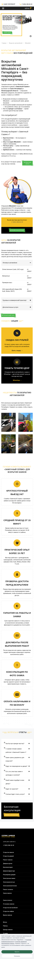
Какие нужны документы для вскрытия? (15, 759)
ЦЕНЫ (27, 8)
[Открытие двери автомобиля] (14, 436)
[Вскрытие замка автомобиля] (31, 436)
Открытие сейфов (8, 911)
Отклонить (17, 956)
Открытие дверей (8, 856)
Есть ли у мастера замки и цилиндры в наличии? (14, 773)
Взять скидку (16, 350)
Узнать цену (7, 32)
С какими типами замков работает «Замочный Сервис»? (16, 750)
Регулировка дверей (9, 874)
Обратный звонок (28, 163)
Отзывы (5, 933)
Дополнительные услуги (10, 307)
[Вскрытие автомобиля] (14, 414)
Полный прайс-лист (9, 315)
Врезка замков (7, 915)
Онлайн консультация (17, 230)
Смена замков (7, 893)
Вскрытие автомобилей (15, 43)
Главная (4, 43)
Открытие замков (8, 852)
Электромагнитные (9, 882)
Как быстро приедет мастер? (15, 743)
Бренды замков (7, 929)
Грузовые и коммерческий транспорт (15, 300)
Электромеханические (10, 885)
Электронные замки (9, 878)
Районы (5, 926)
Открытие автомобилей (10, 907)
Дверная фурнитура (9, 871)
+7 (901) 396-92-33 (26, 4)
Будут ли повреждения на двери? (16, 766)
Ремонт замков (7, 859)
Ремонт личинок (8, 889)
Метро (5, 922)
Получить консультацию (11, 814)
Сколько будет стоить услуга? (15, 794)
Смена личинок (7, 900)
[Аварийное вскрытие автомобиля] (31, 414)
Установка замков (8, 904)
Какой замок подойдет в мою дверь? (15, 781)
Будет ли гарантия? (12, 789)
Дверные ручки (7, 863)
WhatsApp (12, 156)
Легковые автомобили (10, 262)
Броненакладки (8, 867)
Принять (17, 951)
